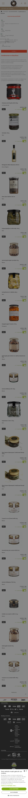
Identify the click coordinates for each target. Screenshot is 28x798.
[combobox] (24, 771)
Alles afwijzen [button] (14, 792)
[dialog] (14, 783)
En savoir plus (10, 783)
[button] (14, 785)
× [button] (26, 771)
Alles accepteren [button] (14, 789)
